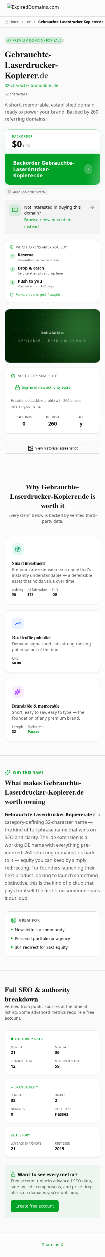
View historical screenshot (56, 448)
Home (14, 22)
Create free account (34, 1206)
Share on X (52, 1244)
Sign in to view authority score (46, 387)
